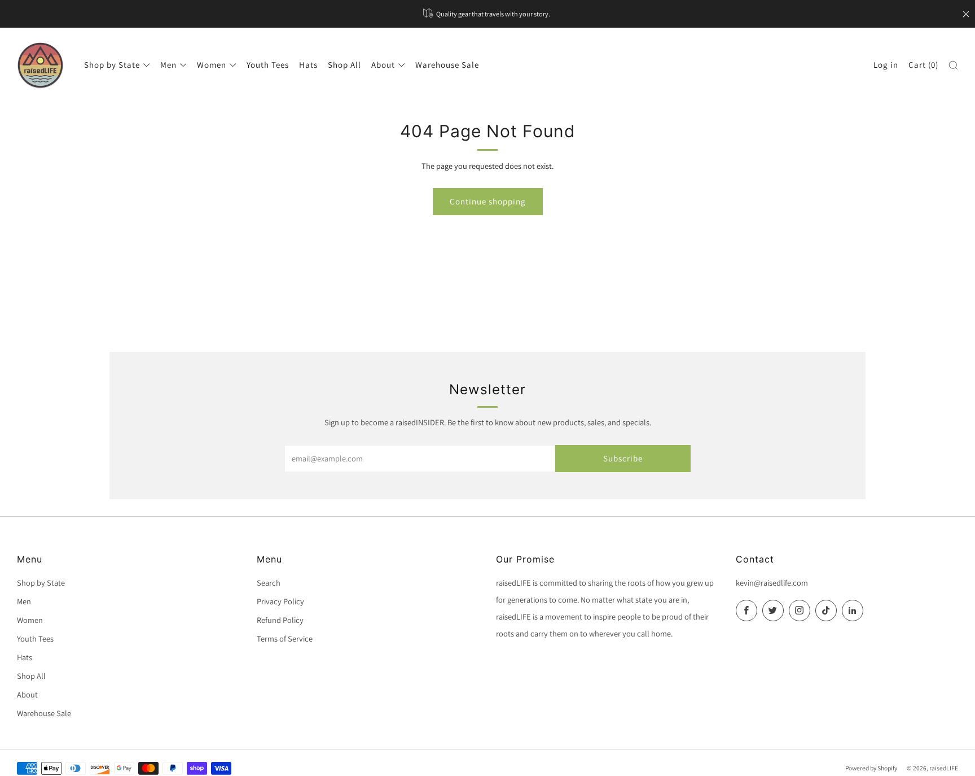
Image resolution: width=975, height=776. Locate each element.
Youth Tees (268, 64)
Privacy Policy (280, 601)
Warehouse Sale (447, 64)
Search (268, 582)
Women (211, 64)
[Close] (966, 14)
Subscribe (623, 458)
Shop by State (112, 64)
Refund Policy (280, 619)
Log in (885, 64)
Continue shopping (488, 201)
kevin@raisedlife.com (772, 582)
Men (168, 64)
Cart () (923, 64)
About (383, 64)
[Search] (953, 65)
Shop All (344, 64)
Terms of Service (285, 638)
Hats (308, 64)
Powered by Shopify (871, 768)
